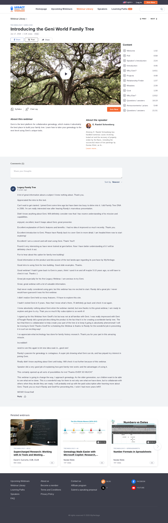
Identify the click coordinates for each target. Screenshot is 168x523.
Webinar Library (85, 9)
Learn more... (92, 148)
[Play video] (65, 74)
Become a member (49, 485)
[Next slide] (157, 446)
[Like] (25, 396)
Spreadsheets (133, 448)
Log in (139, 2)
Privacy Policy (47, 494)
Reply (19, 396)
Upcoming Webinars (61, 9)
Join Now (150, 2)
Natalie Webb (69, 460)
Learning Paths (122, 9)
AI (77, 448)
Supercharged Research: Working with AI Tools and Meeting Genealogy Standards (33, 454)
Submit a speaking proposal (84, 490)
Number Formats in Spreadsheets (132, 451)
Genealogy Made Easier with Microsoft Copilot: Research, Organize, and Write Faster (80, 454)
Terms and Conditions (51, 490)
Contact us (76, 481)
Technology (16, 25)
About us (45, 481)
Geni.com (28, 25)
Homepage (41, 9)
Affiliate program (78, 485)
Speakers (102, 9)
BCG (29, 448)
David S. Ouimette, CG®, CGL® (26, 460)
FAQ (12, 498)
